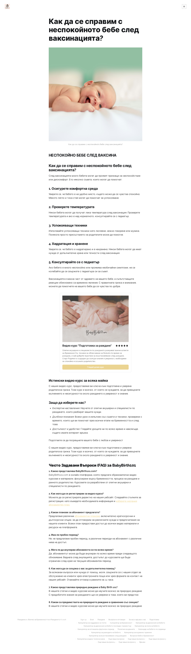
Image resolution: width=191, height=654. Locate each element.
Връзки (142, 642)
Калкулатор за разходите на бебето (106, 632)
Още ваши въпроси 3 (157, 639)
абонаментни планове (87, 516)
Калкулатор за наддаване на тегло (92, 623)
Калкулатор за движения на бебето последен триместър (107, 626)
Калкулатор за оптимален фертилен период (96, 629)
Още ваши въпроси (116, 639)
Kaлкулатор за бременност (121, 623)
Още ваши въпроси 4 (106, 642)
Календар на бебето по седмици (152, 629)
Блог (92, 620)
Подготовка (154, 620)
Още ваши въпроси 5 (127, 642)
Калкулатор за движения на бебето (150, 623)
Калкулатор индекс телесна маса (91, 639)
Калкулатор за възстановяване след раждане (108, 636)
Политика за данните (126, 629)
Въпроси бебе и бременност (142, 636)
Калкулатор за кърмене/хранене (138, 632)
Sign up (84, 620)
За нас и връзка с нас (137, 620)
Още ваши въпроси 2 (136, 639)
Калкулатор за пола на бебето (147, 626)
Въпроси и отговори (116, 620)
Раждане (101, 620)
